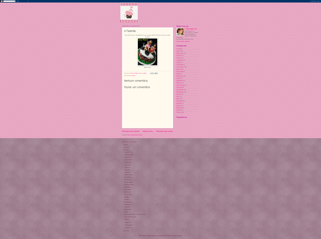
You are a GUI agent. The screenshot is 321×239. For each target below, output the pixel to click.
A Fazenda (127, 187)
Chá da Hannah (128, 182)
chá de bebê (179, 64)
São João (178, 110)
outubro (127, 157)
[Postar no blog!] (152, 73)
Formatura (179, 76)
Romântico (179, 108)
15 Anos (178, 48)
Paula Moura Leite (191, 29)
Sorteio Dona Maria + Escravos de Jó (134, 214)
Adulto (133, 75)
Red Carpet (127, 189)
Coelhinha (127, 207)
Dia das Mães (128, 194)
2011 (124, 231)
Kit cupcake (127, 179)
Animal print (179, 53)
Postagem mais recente (131, 131)
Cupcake (178, 69)
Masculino (179, 87)
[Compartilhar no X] (154, 73)
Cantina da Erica (129, 184)
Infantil (178, 83)
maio (126, 170)
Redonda (126, 197)
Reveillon (178, 105)
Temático (178, 112)
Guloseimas (179, 80)
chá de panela (180, 67)
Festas (178, 73)
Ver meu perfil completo (183, 41)
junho (126, 167)
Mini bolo (178, 94)
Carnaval (179, 58)
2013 (124, 147)
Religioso (178, 103)
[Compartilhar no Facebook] (155, 73)
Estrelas (127, 199)
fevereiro (127, 225)
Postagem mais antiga (164, 131)
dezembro (127, 152)
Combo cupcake (128, 174)
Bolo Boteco (127, 192)
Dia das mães (180, 71)
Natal (178, 96)
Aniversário (127, 209)
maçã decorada (180, 85)
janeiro (127, 227)
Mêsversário (179, 92)
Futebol (178, 78)
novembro (127, 154)
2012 (124, 150)
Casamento (179, 60)
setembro (127, 160)
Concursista (127, 204)
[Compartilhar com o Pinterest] (157, 73)
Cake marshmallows (130, 217)
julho (126, 165)
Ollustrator (165, 235)
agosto (127, 162)
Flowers (126, 219)
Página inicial (148, 131)
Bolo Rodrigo (127, 177)
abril (126, 172)
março (127, 222)
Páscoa (178, 98)
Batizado (178, 55)
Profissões (179, 101)
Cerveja (178, 62)
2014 (124, 145)
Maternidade (180, 89)
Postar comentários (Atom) (134, 135)
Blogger (180, 235)
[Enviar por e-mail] (151, 73)
